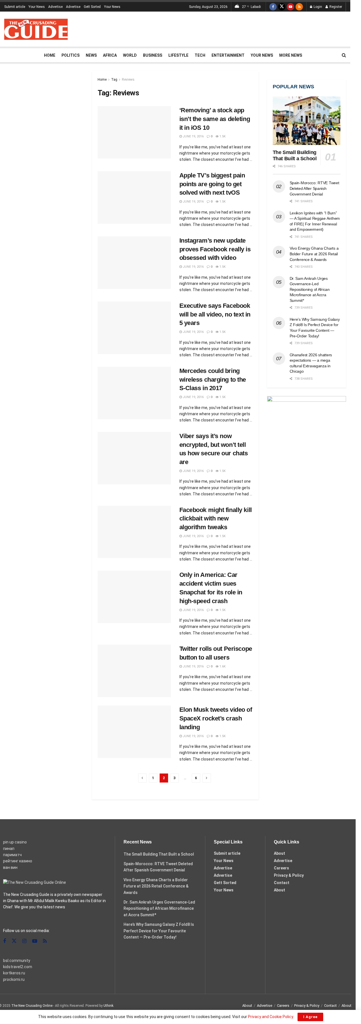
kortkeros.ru (14, 973)
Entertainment (228, 55)
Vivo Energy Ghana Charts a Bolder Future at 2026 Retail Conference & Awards (314, 254)
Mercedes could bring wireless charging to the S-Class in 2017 (212, 379)
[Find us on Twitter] (281, 7)
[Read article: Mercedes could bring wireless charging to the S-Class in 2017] (134, 393)
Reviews (128, 80)
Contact (281, 882)
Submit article (14, 7)
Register (335, 7)
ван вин (10, 867)
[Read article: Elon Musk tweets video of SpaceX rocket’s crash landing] (134, 732)
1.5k (222, 136)
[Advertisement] (243, 28)
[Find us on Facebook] (273, 7)
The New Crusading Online (31, 1006)
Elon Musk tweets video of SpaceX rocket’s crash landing (215, 718)
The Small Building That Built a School (159, 854)
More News (290, 55)
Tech (200, 55)
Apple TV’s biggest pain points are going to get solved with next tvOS (212, 184)
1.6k (222, 666)
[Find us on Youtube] (290, 7)
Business (152, 55)
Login (317, 7)
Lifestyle (178, 55)
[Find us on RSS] (299, 7)
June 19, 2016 (193, 136)
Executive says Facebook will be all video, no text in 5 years (214, 314)
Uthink (108, 1006)
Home (49, 55)
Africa (110, 55)
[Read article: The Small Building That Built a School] (307, 120)
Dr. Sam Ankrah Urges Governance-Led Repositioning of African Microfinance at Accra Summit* (310, 289)
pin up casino (15, 842)
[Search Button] (344, 55)
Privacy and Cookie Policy (270, 1016)
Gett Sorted (92, 7)
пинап (8, 848)
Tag (114, 80)
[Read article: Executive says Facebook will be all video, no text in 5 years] (134, 328)
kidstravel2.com (17, 966)
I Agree (310, 1017)
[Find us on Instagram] (24, 941)
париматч (12, 854)
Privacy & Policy (289, 875)
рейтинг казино (17, 861)
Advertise (55, 7)
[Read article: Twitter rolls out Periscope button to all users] (134, 671)
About (279, 853)
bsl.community (16, 960)
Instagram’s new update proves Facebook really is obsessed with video (215, 249)
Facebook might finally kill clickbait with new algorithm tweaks (215, 518)
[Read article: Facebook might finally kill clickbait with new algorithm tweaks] (134, 532)
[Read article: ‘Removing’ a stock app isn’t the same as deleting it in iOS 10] (134, 132)
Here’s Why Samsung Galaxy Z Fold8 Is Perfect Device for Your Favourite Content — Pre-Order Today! (159, 930)
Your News (36, 7)
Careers (281, 868)
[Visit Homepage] (36, 29)
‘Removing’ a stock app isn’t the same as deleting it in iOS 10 (214, 119)
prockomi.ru (14, 979)
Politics (70, 55)
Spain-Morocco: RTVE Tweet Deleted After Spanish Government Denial (314, 188)
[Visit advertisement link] (306, 429)
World (130, 55)
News (91, 55)
